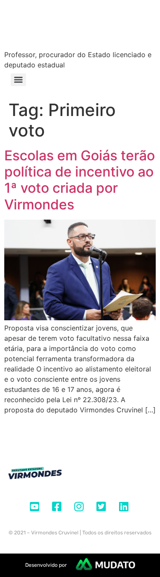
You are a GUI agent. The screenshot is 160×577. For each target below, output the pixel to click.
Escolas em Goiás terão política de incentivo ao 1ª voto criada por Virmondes (79, 180)
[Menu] (18, 79)
